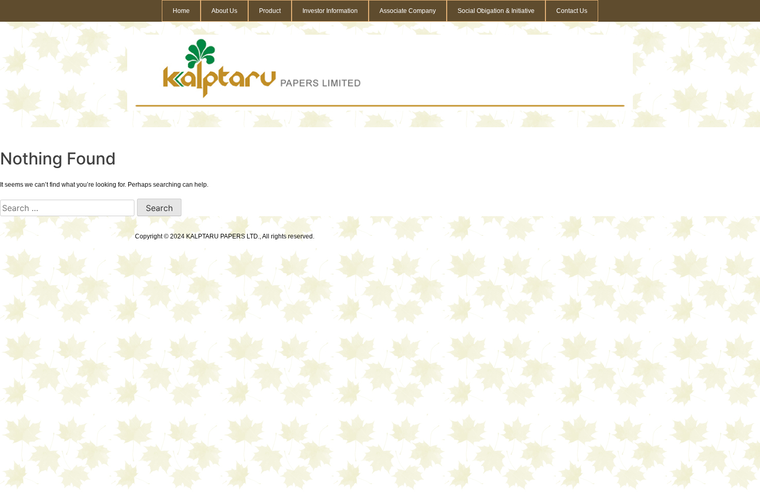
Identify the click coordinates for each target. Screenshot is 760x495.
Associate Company (407, 10)
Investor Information (330, 10)
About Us (224, 10)
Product (270, 10)
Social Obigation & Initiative (496, 10)
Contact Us (571, 10)
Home (181, 10)
